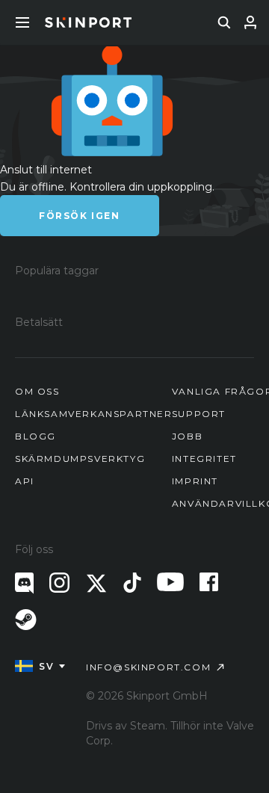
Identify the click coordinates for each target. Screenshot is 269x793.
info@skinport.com (148, 667)
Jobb (187, 436)
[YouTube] (170, 582)
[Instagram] (59, 583)
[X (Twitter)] (96, 583)
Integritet (204, 458)
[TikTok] (132, 583)
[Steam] (26, 619)
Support (199, 413)
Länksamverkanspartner (94, 413)
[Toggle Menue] (22, 22)
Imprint (195, 481)
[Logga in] (250, 22)
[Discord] (24, 583)
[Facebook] (209, 582)
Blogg (35, 436)
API (24, 481)
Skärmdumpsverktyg (80, 458)
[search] (224, 22)
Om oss (37, 391)
